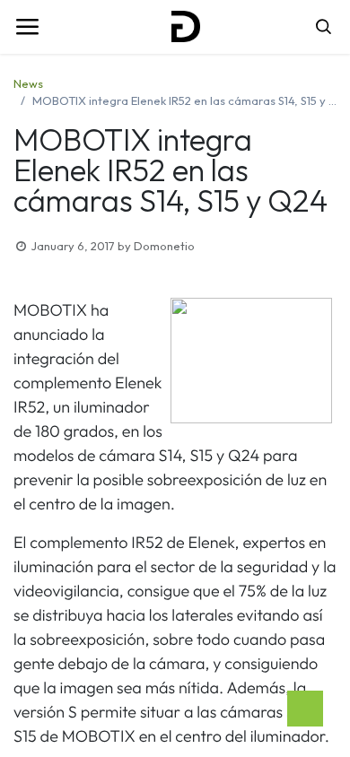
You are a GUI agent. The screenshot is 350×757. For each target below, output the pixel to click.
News (28, 83)
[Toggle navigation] (26, 26)
